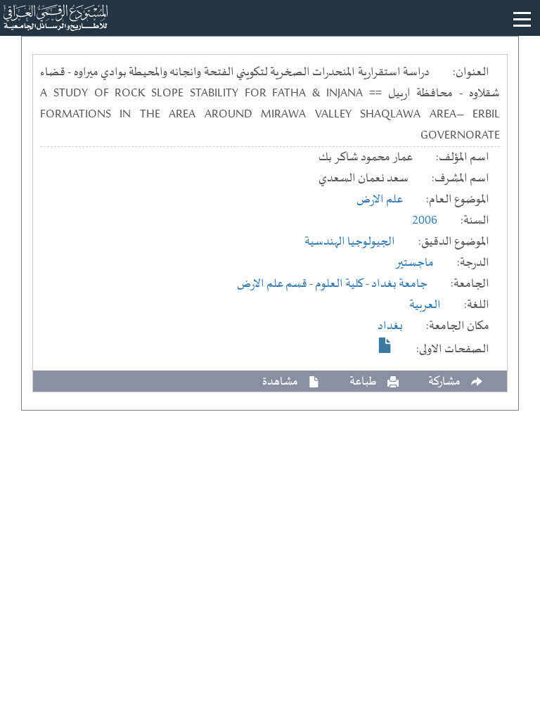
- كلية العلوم (343, 284)
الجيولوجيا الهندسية (349, 241)
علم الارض (379, 199)
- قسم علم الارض (276, 284)
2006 (424, 220)
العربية (425, 305)
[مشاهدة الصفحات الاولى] (385, 345)
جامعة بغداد (399, 284)
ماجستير (414, 263)
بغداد (390, 326)
